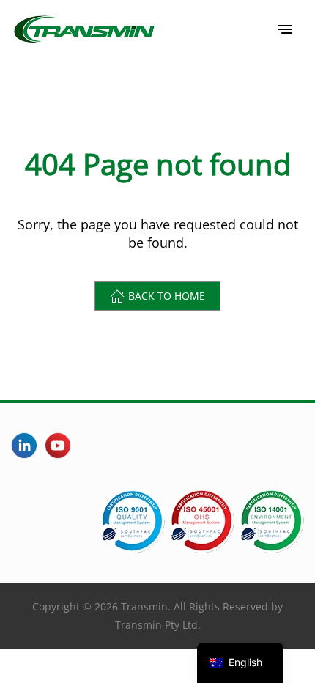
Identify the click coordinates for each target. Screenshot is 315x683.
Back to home (166, 296)
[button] (285, 29)
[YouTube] (58, 445)
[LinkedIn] (24, 445)
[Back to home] (84, 29)
